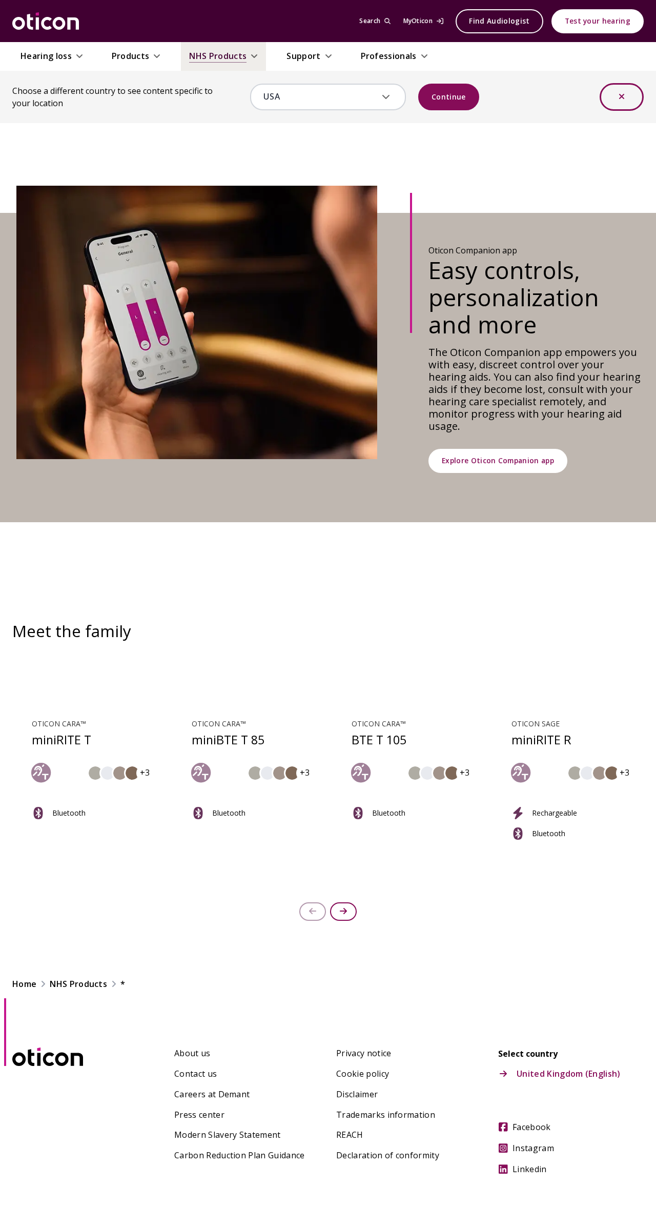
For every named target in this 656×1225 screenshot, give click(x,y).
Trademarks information (385, 1114)
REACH (349, 1134)
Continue (449, 97)
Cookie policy (362, 1073)
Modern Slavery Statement (227, 1134)
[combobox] (320, 97)
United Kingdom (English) (569, 1073)
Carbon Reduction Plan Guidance (239, 1155)
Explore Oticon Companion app (498, 460)
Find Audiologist (499, 21)
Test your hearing (597, 21)
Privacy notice (363, 1053)
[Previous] (312, 911)
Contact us (195, 1073)
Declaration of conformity (387, 1155)
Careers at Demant (212, 1094)
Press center (199, 1114)
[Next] (343, 911)
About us (192, 1053)
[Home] (45, 21)
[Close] (622, 97)
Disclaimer (357, 1094)
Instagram (533, 1148)
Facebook (531, 1127)
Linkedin (529, 1169)
